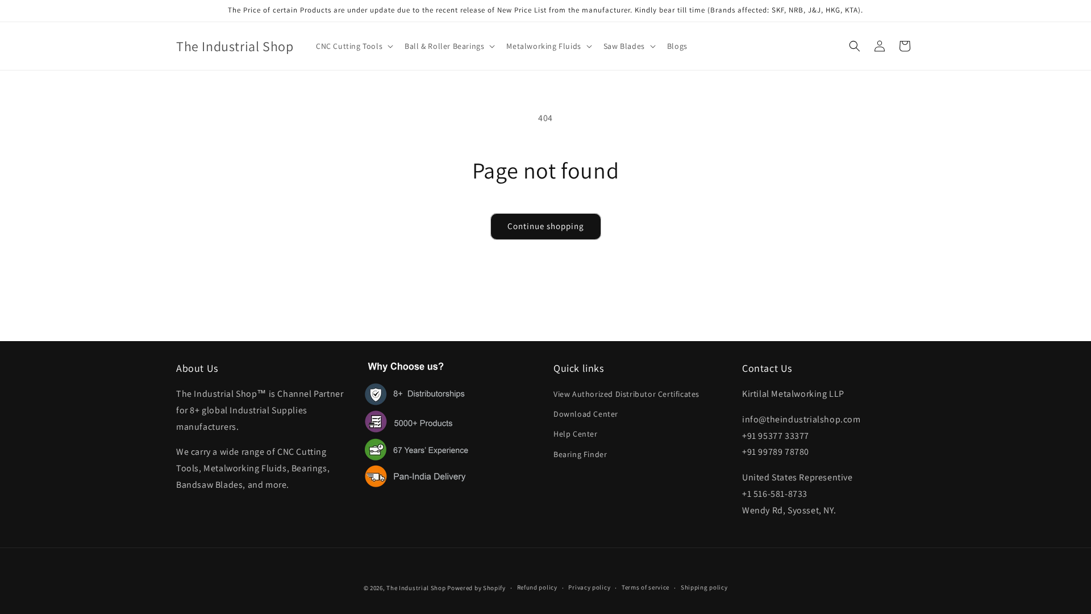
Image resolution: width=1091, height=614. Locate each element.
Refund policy (537, 587)
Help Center (575, 434)
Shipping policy (704, 587)
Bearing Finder (580, 454)
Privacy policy (589, 587)
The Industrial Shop (415, 588)
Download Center (585, 414)
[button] (353, 46)
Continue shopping (545, 226)
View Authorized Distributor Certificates (626, 394)
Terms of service (645, 587)
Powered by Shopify (476, 588)
